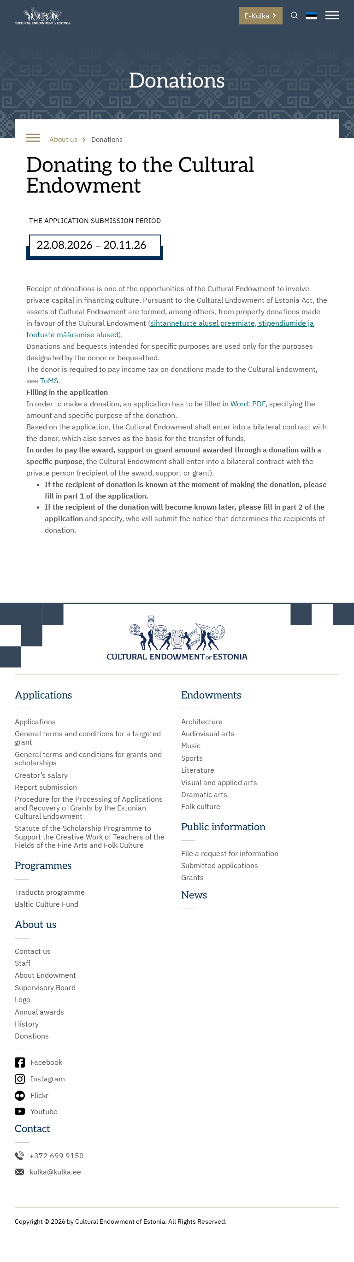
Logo (22, 999)
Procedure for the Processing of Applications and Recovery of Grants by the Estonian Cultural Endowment (89, 807)
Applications (35, 721)
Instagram (47, 1078)
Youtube (44, 1111)
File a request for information (229, 853)
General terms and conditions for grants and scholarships (88, 758)
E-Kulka (257, 15)
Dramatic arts (204, 794)
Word (239, 403)
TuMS (49, 380)
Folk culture (200, 806)
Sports (192, 758)
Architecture (202, 721)
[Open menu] (332, 15)
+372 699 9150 (57, 1155)
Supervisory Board (45, 987)
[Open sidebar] (33, 138)
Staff (22, 963)
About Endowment (45, 975)
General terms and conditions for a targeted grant (88, 737)
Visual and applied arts (219, 782)
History (27, 1024)
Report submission (46, 787)
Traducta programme (50, 892)
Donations (32, 1036)
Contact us (33, 951)
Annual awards (39, 1012)
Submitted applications (219, 865)
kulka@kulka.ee (55, 1171)
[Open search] (294, 16)
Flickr (39, 1095)
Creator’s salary (41, 775)
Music (191, 745)
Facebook (46, 1062)
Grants (192, 877)
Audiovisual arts (208, 733)
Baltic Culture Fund (46, 904)
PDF (259, 403)
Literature (197, 770)
